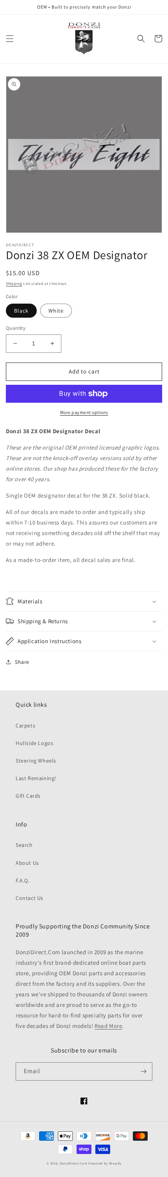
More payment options (84, 412)
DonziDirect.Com (74, 1163)
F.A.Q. (23, 880)
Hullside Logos (34, 743)
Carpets (25, 725)
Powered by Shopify (105, 1163)
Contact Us (29, 897)
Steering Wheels (36, 760)
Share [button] (22, 661)
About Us (27, 862)
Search (24, 844)
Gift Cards (28, 795)
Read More (108, 1025)
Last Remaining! (36, 778)
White (56, 310)
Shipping (14, 283)
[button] (9, 38)
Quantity (15, 328)
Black (21, 310)
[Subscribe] (143, 1071)
